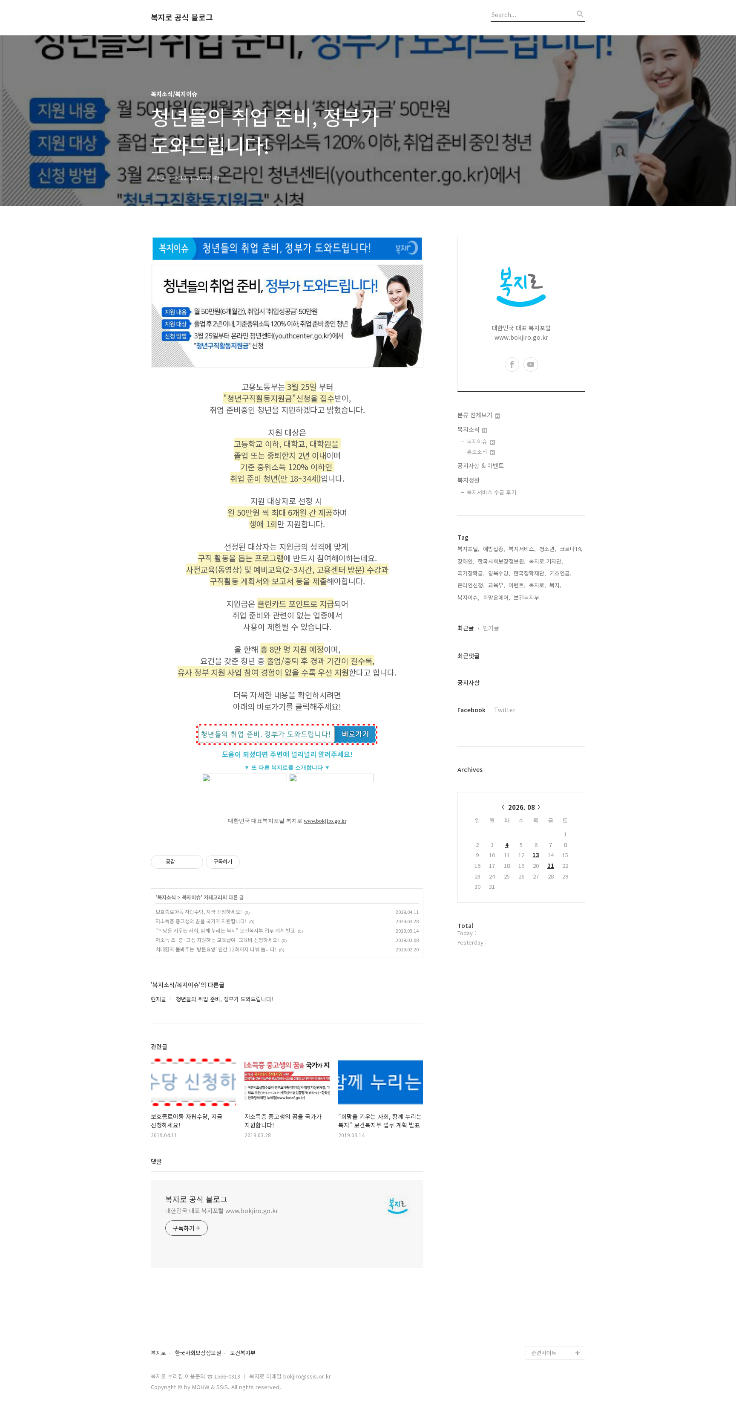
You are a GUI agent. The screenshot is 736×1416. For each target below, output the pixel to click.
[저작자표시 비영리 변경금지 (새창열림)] (251, 861)
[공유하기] (183, 861)
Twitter (504, 709)
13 (535, 855)
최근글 (465, 628)
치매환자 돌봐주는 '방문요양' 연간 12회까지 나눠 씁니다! (215, 949)
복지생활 (468, 480)
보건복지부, (527, 597)
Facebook (471, 709)
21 (550, 865)
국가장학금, (471, 573)
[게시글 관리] (193, 861)
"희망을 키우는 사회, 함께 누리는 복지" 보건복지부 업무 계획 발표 (225, 930)
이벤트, (517, 585)
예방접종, (494, 549)
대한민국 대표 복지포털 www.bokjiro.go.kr (221, 1210)
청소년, (547, 549)
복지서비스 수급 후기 (491, 492)
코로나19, (571, 549)
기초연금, (560, 573)
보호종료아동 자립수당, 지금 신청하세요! (198, 911)
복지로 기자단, (546, 561)
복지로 (158, 1353)
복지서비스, (522, 549)
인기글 (491, 628)
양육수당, (499, 573)
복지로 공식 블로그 (182, 17)
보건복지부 (243, 1353)
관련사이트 (544, 1353)
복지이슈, (468, 597)
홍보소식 (478, 452)
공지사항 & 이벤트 (480, 465)
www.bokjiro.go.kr (325, 821)
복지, (555, 585)
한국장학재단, (530, 573)
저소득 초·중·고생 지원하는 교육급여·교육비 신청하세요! (217, 939)
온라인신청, (471, 585)
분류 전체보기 (475, 414)
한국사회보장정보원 (198, 1353)
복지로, (537, 585)
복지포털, (468, 549)
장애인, (465, 561)
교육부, (496, 585)
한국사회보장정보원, (502, 561)
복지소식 (166, 897)
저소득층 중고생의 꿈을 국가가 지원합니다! (201, 921)
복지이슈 (191, 897)
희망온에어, (496, 597)
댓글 (156, 1161)
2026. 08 (521, 807)
